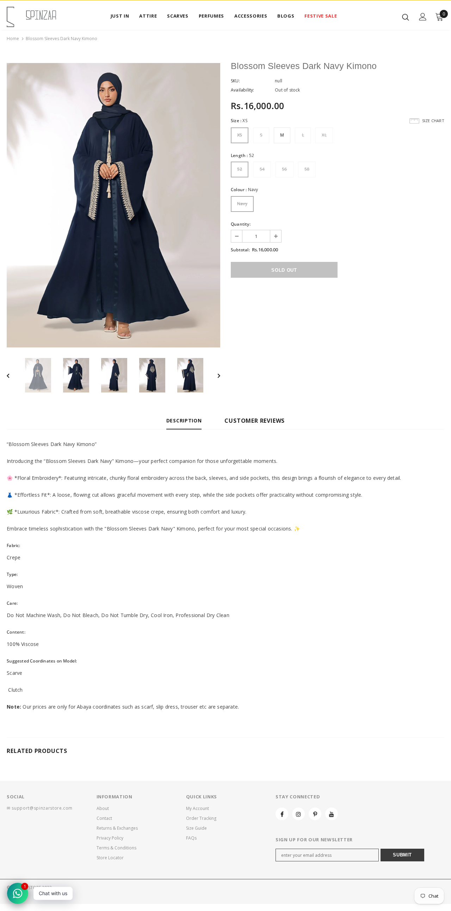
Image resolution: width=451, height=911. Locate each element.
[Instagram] (298, 814)
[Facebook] (282, 814)
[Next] (214, 375)
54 (262, 169)
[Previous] (13, 375)
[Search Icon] (405, 16)
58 (306, 169)
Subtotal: (240, 250)
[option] (113, 205)
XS (239, 135)
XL (324, 135)
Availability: (242, 90)
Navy (242, 204)
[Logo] (31, 17)
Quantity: (241, 224)
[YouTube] (331, 814)
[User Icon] (423, 16)
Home (13, 39)
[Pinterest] (315, 814)
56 (284, 169)
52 (239, 169)
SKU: (235, 81)
